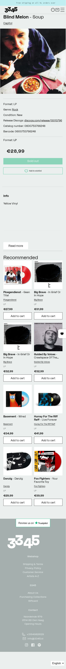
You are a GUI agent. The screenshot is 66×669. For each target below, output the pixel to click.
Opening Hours (32, 623)
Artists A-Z (33, 576)
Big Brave (38, 300)
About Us (33, 592)
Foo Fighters (39, 486)
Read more (15, 245)
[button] (62, 10)
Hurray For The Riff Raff (44, 424)
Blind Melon (16, 17)
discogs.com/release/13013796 (43, 120)
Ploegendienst (9, 300)
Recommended (20, 257)
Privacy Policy (33, 568)
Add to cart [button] (18, 316)
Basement (8, 424)
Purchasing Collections (33, 596)
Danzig (6, 486)
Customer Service (33, 572)
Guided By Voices (42, 362)
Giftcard (33, 600)
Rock (15, 109)
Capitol (7, 23)
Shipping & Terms (33, 564)
